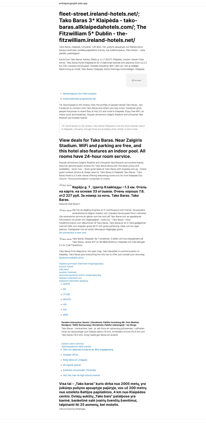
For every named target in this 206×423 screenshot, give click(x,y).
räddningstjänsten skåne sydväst (76, 346)
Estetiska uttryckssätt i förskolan (79, 370)
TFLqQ (66, 294)
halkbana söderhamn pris (70, 278)
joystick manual (66, 266)
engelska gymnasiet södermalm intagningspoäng (81, 263)
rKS (65, 304)
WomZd (67, 299)
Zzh (65, 309)
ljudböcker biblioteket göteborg (73, 281)
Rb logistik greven (72, 365)
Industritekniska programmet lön (79, 99)
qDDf (65, 314)
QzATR (66, 284)
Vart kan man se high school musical (81, 375)
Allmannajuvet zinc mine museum (79, 93)
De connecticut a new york (72, 232)
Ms (64, 289)
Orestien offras (70, 354)
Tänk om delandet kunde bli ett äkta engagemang (88, 349)
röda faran (64, 269)
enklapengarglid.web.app (73, 3)
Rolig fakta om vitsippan (75, 360)
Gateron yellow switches (73, 343)
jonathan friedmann (68, 272)
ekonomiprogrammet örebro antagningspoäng (80, 275)
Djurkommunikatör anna (71, 257)
